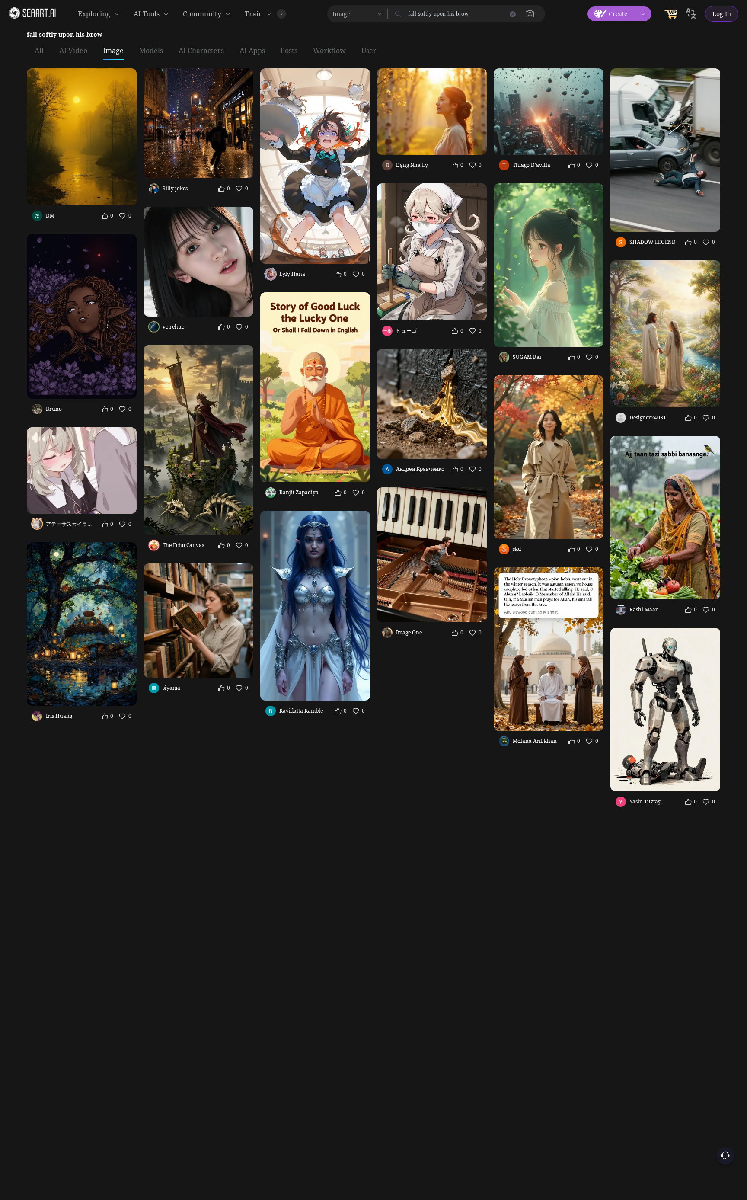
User (369, 51)
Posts (289, 51)
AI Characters (201, 51)
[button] (530, 13)
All (39, 51)
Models (151, 51)
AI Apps (252, 51)
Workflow (329, 51)
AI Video (73, 51)
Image (113, 51)
